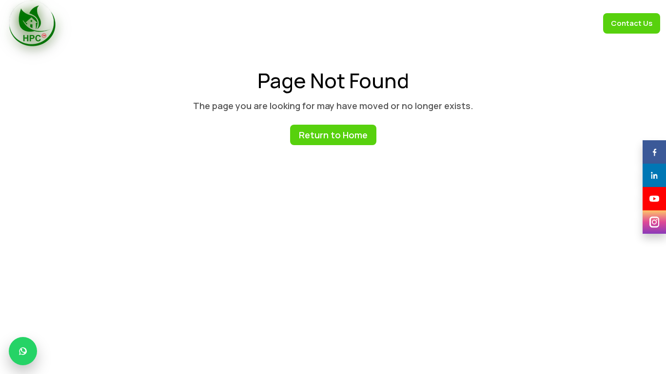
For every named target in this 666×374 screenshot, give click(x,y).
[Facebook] (654, 152)
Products (271, 23)
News (500, 23)
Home (184, 23)
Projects (538, 23)
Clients (313, 23)
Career (578, 23)
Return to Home (333, 135)
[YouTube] (654, 198)
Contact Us (631, 23)
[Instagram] (654, 222)
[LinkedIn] (654, 175)
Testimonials (358, 23)
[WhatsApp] (23, 351)
